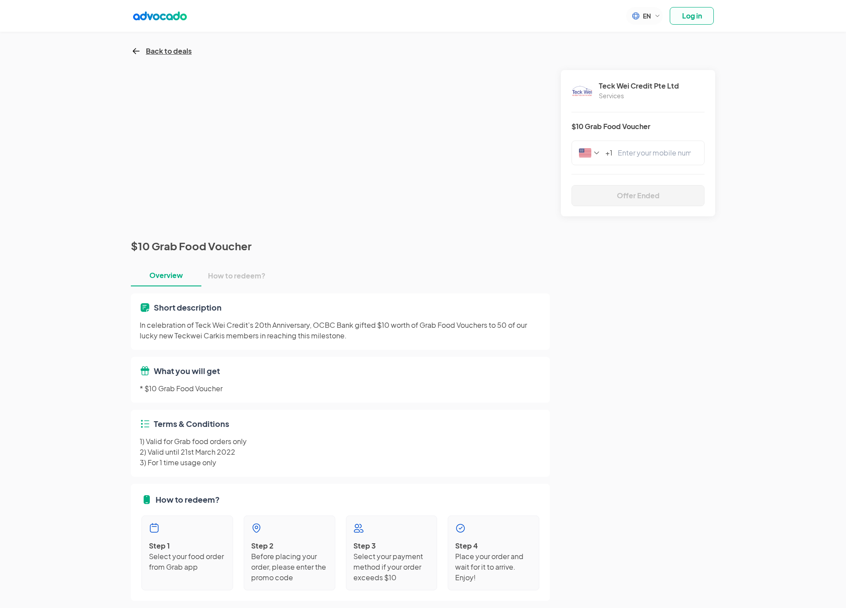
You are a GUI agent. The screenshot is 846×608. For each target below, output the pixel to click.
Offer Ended (638, 195)
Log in (692, 15)
